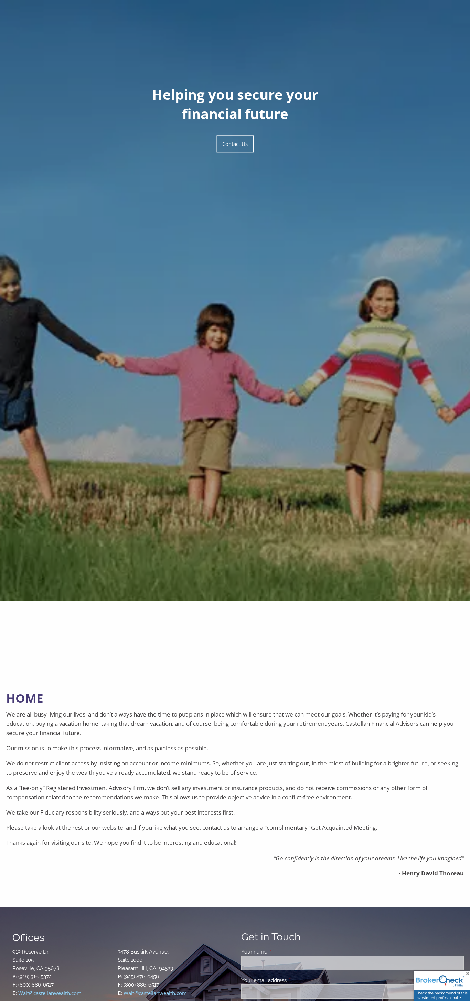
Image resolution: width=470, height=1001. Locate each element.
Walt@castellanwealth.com (50, 993)
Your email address (289, 980)
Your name (279, 952)
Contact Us (235, 143)
